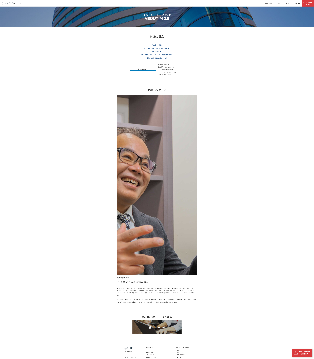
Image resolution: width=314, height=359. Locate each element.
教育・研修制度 (180, 355)
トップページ (149, 347)
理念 (178, 350)
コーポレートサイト (130, 358)
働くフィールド (180, 352)
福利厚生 (179, 357)
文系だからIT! (150, 354)
